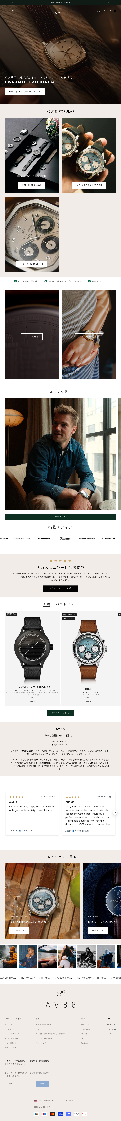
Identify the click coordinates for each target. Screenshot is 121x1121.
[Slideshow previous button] (6, 812)
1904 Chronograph (31, 264)
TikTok (110, 1034)
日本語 (68, 1101)
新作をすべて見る (60, 713)
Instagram (111, 1029)
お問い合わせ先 (86, 1029)
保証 (37, 1029)
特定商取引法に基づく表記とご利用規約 (51, 1034)
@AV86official (35, 978)
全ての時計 (9, 1024)
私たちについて (86, 1024)
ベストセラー (67, 604)
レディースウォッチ (89, 337)
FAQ (82, 1038)
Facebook (111, 1024)
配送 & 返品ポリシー (43, 1024)
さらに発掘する (10, 1043)
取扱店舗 (84, 1034)
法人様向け (85, 1043)
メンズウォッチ (10, 1029)
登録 (42, 1084)
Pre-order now (31, 185)
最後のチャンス (10, 1047)
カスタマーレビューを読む (60, 588)
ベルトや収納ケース (12, 1038)
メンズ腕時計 (31, 337)
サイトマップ (41, 1043)
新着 (46, 604)
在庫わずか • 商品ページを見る (24, 92)
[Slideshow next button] (115, 812)
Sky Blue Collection (89, 185)
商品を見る (60, 517)
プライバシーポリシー (44, 1038)
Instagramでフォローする (63, 978)
